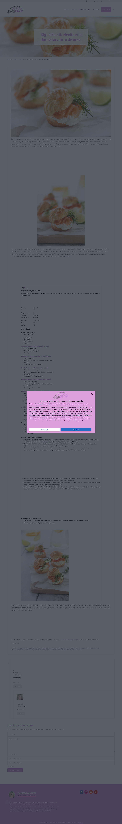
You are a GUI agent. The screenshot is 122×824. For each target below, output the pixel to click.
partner (42, 403)
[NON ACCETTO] (92, 394)
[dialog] (61, 412)
